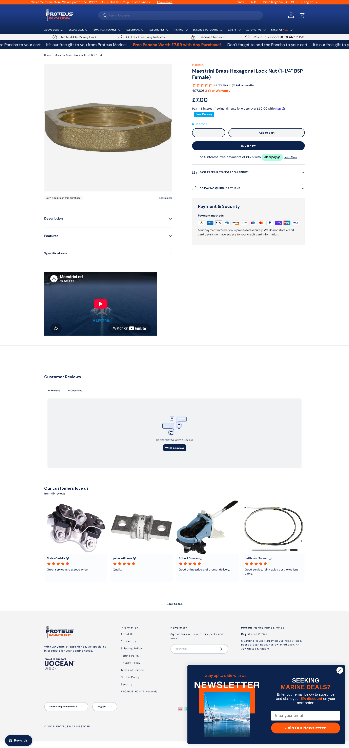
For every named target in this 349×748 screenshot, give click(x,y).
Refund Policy (130, 655)
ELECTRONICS (157, 29)
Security (126, 684)
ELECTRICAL (133, 29)
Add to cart (266, 132)
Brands (239, 2)
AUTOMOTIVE (253, 29)
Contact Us (128, 641)
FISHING (178, 29)
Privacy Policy (130, 663)
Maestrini (198, 65)
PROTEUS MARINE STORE (73, 726)
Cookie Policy (130, 677)
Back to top (175, 604)
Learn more (164, 2)
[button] (302, 15)
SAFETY (232, 29)
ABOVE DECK (51, 29)
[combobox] (180, 15)
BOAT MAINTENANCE (105, 29)
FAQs (252, 2)
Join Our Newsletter (305, 728)
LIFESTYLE (279, 29)
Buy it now (248, 146)
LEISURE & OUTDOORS (205, 29)
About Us (127, 634)
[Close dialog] (339, 670)
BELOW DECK (76, 29)
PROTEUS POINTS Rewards (139, 691)
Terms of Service (132, 670)
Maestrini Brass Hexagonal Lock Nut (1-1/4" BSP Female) (79, 55)
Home (47, 55)
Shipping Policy (131, 648)
